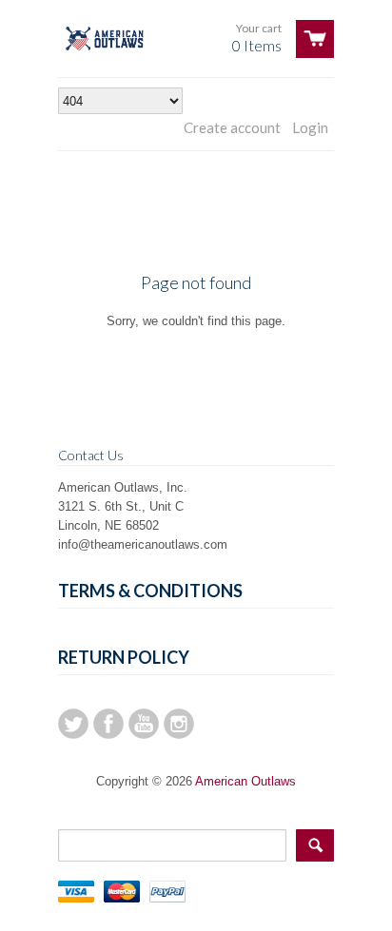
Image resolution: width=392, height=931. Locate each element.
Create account (232, 127)
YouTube (143, 723)
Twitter (73, 723)
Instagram (179, 723)
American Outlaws (245, 781)
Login (310, 127)
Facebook (108, 723)
